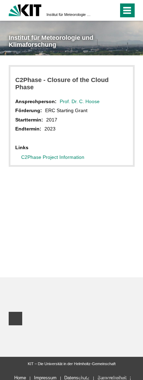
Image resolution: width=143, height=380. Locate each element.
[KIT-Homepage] (25, 9)
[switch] (100, 10)
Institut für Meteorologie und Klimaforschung (69, 14)
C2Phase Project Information (52, 157)
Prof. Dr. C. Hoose (80, 101)
